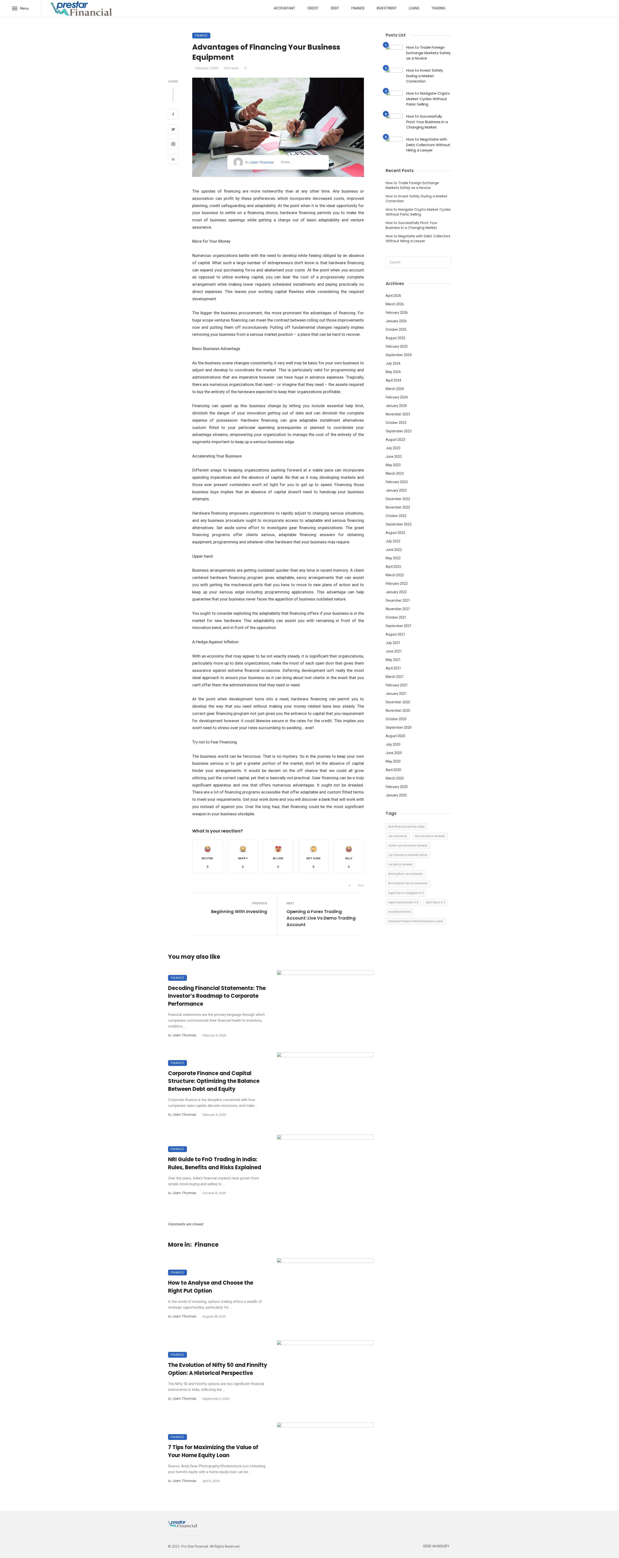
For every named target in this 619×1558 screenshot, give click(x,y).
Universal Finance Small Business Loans (415, 921)
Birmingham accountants (405, 874)
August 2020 (395, 736)
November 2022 (398, 507)
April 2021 (393, 668)
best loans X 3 (435, 902)
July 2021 (393, 643)
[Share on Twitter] (173, 130)
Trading (438, 8)
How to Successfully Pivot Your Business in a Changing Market (427, 122)
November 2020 (398, 710)
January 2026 (396, 321)
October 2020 (396, 719)
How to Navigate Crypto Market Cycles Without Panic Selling (428, 99)
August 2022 (395, 533)
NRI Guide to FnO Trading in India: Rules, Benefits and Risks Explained (214, 1163)
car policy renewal (400, 864)
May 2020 (393, 761)
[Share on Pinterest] (173, 144)
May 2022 (393, 558)
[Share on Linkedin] (173, 159)
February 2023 (397, 482)
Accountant (284, 8)
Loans (414, 8)
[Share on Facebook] (173, 115)
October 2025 (396, 329)
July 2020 (393, 744)
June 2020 (394, 753)
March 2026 (395, 304)
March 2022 (395, 575)
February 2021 (397, 685)
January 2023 (396, 490)
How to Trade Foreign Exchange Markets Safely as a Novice (428, 53)
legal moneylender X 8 (403, 902)
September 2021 (399, 626)
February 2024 (397, 397)
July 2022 (393, 541)
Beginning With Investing (239, 911)
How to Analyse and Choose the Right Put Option (210, 1287)
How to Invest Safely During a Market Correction (424, 76)
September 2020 (399, 727)
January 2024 (396, 406)
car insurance (397, 836)
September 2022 (399, 524)
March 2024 (395, 389)
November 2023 (398, 414)
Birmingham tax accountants (407, 883)
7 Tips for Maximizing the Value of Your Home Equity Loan (213, 1451)
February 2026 (397, 313)
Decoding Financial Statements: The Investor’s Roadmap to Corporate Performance (217, 996)
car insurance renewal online (407, 855)
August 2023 (395, 440)
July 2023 (393, 448)
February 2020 (397, 787)
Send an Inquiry (436, 1546)
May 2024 (393, 372)
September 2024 (399, 355)
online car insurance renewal (407, 845)
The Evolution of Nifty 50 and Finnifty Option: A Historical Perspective (217, 1369)
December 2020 (398, 702)
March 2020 (395, 778)
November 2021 (398, 609)
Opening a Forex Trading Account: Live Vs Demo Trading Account (321, 918)
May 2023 (393, 465)
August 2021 (395, 634)
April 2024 (393, 380)
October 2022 (396, 516)
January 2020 (396, 795)
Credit (313, 8)
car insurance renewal (430, 836)
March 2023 (395, 473)
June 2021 (394, 651)
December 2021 (398, 600)
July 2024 (393, 363)
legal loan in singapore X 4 (406, 893)
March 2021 (395, 677)
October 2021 (396, 617)
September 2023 (399, 431)
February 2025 (397, 346)
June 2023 (394, 456)
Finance (358, 8)
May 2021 (393, 660)
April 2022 (393, 567)
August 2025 (395, 338)
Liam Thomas (262, 162)
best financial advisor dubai (406, 826)
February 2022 (397, 583)
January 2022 (396, 592)
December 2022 (398, 499)
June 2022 (394, 550)
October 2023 (396, 423)
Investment (387, 8)
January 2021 (396, 694)
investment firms (399, 912)
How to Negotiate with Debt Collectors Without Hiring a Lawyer (428, 145)
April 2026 (393, 296)
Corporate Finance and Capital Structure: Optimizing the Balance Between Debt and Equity (213, 1081)
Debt (335, 8)
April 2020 (393, 770)
